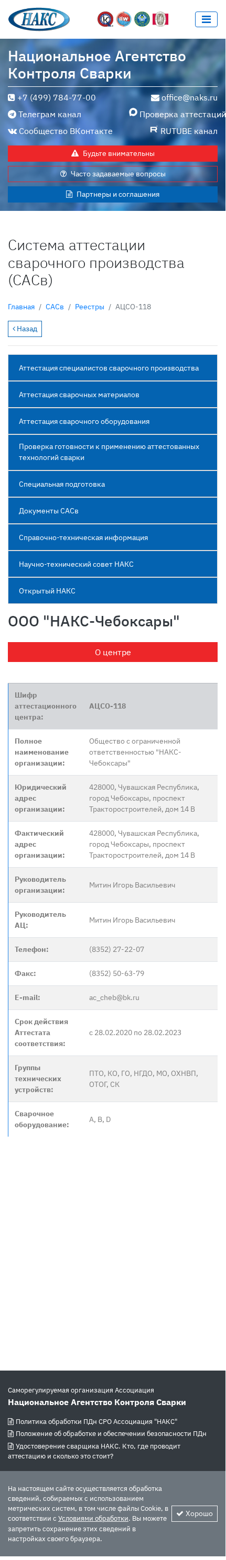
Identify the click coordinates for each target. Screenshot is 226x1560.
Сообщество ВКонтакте (66, 131)
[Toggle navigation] (206, 19)
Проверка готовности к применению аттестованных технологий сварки (109, 452)
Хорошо (199, 1513)
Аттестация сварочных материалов (79, 394)
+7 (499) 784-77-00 (56, 97)
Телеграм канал (49, 114)
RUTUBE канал (189, 131)
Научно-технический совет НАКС (76, 564)
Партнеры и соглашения (118, 194)
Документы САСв (49, 510)
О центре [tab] (113, 652)
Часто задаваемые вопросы (118, 173)
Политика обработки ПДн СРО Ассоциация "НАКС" (96, 1421)
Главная (21, 306)
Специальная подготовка (62, 484)
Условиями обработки (93, 1518)
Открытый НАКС (47, 591)
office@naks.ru (190, 97)
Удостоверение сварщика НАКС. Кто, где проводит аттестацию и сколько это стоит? (94, 1451)
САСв (55, 306)
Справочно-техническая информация (83, 537)
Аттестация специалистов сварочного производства (109, 368)
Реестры (89, 306)
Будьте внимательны (119, 153)
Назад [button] (26, 328)
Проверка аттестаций (178, 114)
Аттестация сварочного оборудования (84, 421)
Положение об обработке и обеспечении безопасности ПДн (111, 1433)
